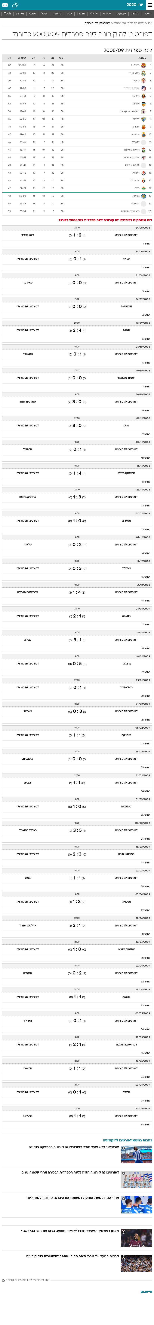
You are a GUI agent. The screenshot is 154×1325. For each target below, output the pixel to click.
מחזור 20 (145, 696)
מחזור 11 (146, 482)
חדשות (135, 13)
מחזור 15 (145, 577)
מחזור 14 (145, 553)
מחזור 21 (145, 720)
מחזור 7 (146, 387)
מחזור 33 (145, 1006)
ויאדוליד (126, 568)
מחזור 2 (146, 268)
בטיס (126, 425)
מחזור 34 (145, 1029)
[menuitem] (135, 14)
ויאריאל (126, 259)
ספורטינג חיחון (28, 402)
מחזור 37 (145, 1101)
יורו (150, 23)
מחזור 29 (145, 910)
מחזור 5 (146, 339)
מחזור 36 (145, 1077)
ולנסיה (126, 330)
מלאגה (28, 545)
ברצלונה (126, 664)
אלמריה (126, 521)
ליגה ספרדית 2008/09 (129, 23)
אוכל (44, 13)
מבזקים (121, 13)
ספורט (107, 13)
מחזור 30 (145, 934)
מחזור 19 (145, 672)
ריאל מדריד (27, 235)
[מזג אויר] (15, 5)
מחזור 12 (145, 506)
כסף (69, 13)
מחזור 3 (146, 291)
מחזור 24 (145, 791)
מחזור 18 (145, 648)
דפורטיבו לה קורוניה (97, 23)
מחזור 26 (145, 839)
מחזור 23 (145, 767)
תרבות (81, 13)
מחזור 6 (146, 363)
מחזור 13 (145, 530)
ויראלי (94, 13)
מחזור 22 (145, 744)
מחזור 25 (145, 815)
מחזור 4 (146, 315)
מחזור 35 (145, 1053)
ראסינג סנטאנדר (126, 378)
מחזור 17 (146, 625)
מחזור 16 (145, 601)
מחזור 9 (146, 434)
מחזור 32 (145, 982)
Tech (7, 13)
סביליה (27, 640)
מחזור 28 (145, 887)
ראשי (148, 13)
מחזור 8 (146, 410)
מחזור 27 (145, 863)
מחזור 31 (145, 958)
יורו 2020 (135, 5)
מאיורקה (27, 283)
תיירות (20, 13)
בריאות (57, 13)
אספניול (27, 449)
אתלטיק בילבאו (27, 497)
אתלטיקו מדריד (126, 473)
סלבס (32, 13)
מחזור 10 (145, 458)
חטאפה (126, 616)
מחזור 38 (145, 1125)
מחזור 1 (146, 244)
